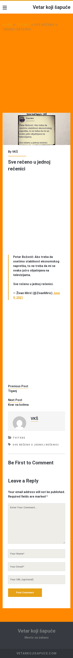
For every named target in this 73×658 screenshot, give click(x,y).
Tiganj (12, 391)
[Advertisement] (36, 74)
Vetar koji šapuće (51, 7)
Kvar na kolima (18, 404)
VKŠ (15, 151)
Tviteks (23, 25)
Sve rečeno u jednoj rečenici (36, 444)
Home (7, 25)
